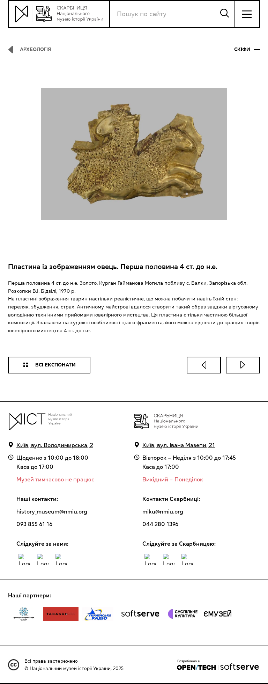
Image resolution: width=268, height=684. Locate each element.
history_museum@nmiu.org (51, 511)
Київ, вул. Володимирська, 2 (54, 445)
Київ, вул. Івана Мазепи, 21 (178, 445)
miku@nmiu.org (162, 511)
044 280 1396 (160, 524)
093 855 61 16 (34, 524)
